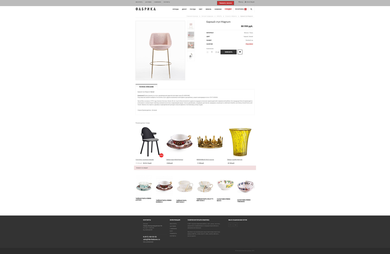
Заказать (228, 52)
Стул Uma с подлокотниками (145, 159)
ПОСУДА (193, 9)
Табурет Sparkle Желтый (234, 159)
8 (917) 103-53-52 (150, 237)
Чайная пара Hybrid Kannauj (174, 159)
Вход (241, 2)
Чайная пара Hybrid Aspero (143, 199)
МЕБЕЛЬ (208, 9)
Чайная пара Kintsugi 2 (181, 201)
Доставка (148, 2)
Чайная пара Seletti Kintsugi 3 (205, 199)
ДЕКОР (184, 9)
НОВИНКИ (218, 9)
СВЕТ (200, 9)
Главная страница (192, 16)
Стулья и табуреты (231, 16)
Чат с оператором (148, 241)
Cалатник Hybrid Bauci (223, 199)
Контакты (167, 2)
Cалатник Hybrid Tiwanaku (244, 200)
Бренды (176, 9)
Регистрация (250, 2)
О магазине (157, 2)
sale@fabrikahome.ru (151, 239)
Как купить (139, 2)
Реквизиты (173, 233)
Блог (171, 231)
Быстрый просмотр (144, 194)
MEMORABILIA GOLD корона (205, 159)
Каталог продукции (207, 16)
